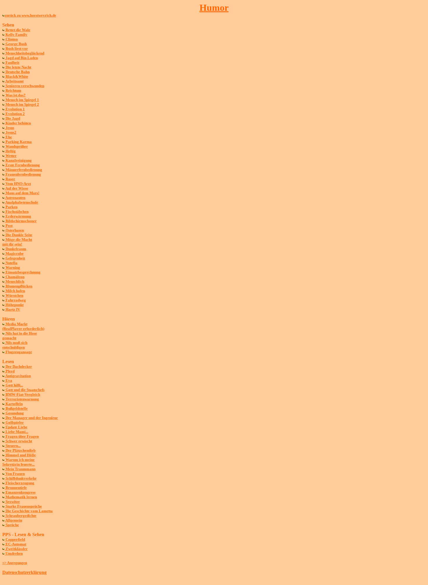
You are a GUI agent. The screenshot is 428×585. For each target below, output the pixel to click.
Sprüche (12, 525)
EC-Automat (15, 544)
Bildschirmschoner (21, 221)
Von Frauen (15, 473)
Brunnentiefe (16, 487)
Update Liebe (16, 427)
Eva (8, 380)
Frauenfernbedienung (23, 174)
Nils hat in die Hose (21, 333)
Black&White (16, 76)
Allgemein (13, 520)
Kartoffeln (14, 404)
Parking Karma (18, 141)
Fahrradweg (15, 300)
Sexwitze (12, 501)
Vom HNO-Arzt (18, 183)
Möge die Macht (18, 239)
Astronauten (15, 197)
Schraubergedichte (20, 515)
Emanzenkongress (20, 492)
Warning (12, 267)
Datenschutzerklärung (24, 572)
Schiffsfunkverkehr (21, 478)
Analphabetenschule (21, 202)
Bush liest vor (16, 48)
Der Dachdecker (18, 366)
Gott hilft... (14, 385)
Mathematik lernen (21, 497)
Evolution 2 (15, 114)
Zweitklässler (16, 549)
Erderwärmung (18, 216)
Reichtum (13, 90)
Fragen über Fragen (22, 436)
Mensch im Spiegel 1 (22, 100)
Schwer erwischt (18, 441)
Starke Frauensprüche (23, 506)
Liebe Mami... (16, 432)
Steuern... (13, 445)
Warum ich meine (20, 459)
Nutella (11, 263)
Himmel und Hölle (20, 455)
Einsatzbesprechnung (22, 272)
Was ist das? (15, 95)
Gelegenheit (15, 258)
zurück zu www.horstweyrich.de (30, 15)
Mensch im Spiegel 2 (22, 104)
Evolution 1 (15, 109)
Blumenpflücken (18, 286)
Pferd (10, 371)
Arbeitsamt (14, 81)
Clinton (11, 39)
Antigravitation (18, 376)
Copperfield (15, 539)
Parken (11, 207)
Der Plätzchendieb (20, 450)
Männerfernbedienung (23, 169)
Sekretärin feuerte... (18, 464)
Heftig (10, 151)
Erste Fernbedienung (22, 165)
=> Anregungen (14, 563)
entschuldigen (13, 347)
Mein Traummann (20, 469)
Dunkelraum (15, 249)
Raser (10, 179)
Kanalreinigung (18, 160)
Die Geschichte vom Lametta (29, 511)
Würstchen (14, 295)
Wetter (11, 155)
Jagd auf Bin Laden (21, 58)
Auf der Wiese (16, 188)
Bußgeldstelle (16, 408)
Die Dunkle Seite (18, 235)
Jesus (9, 128)
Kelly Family (16, 34)
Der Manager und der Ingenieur (31, 418)
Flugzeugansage (18, 352)
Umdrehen (14, 553)
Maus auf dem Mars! (22, 193)
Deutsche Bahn (17, 72)
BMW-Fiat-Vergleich (22, 394)
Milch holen (15, 291)
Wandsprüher (16, 146)
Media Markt (16, 324)
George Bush (16, 44)
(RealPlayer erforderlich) (23, 328)
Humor (214, 7)
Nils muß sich (16, 342)
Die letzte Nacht (18, 67)
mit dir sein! (12, 244)
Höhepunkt (14, 305)
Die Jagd (12, 118)
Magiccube (14, 253)
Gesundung (14, 413)
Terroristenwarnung (22, 399)
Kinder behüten (18, 123)
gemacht (9, 338)
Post (9, 225)
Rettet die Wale (17, 30)
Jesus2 (10, 132)
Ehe (8, 137)
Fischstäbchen (17, 211)
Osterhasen (14, 230)
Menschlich (14, 281)
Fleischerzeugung (19, 483)
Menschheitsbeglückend (24, 53)
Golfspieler (14, 422)
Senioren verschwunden (24, 86)
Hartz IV (12, 309)
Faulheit (12, 62)
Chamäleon (14, 277)
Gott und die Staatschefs (25, 390)
